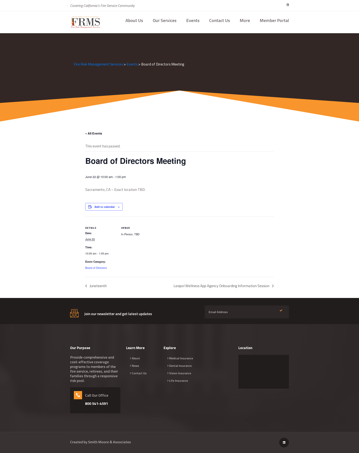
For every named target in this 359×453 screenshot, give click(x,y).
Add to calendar (104, 207)
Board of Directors (96, 268)
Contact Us (219, 20)
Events (193, 20)
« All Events (93, 133)
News (135, 365)
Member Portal (274, 20)
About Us (134, 20)
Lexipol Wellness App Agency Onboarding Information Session (222, 286)
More (245, 20)
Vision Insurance (180, 373)
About (136, 358)
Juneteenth (98, 286)
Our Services (165, 20)
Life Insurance (178, 380)
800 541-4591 (96, 403)
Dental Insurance (180, 365)
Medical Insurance (181, 358)
